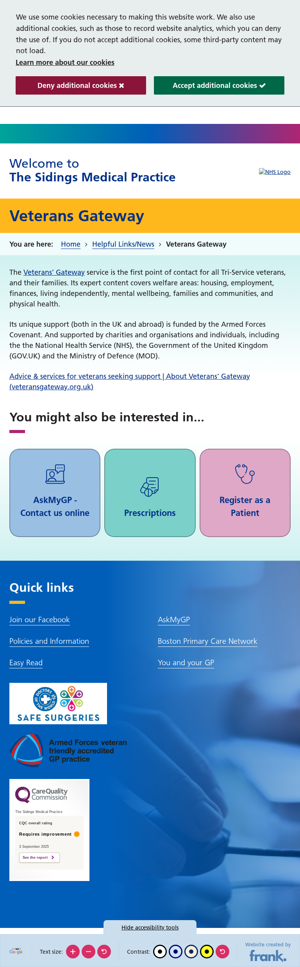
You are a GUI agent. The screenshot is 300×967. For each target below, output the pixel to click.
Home (70, 244)
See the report (35, 858)
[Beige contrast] (191, 951)
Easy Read (26, 662)
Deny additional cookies (67, 88)
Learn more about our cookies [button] (65, 62)
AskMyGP (174, 619)
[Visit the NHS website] (275, 172)
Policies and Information (49, 641)
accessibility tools (150, 927)
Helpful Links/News (123, 244)
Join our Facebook (39, 619)
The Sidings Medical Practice (92, 170)
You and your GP (186, 662)
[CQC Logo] (41, 801)
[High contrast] (207, 951)
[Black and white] (160, 951)
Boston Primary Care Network (207, 641)
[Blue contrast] (175, 951)
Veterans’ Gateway (54, 272)
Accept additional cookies (206, 88)
